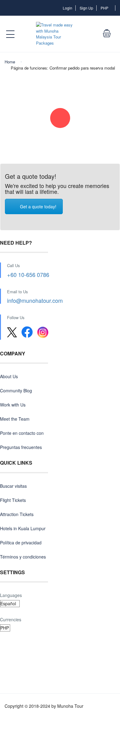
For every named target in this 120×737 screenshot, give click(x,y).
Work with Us (13, 405)
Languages (11, 595)
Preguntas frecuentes (21, 447)
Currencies (10, 619)
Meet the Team (15, 419)
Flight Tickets (13, 500)
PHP (105, 7)
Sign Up (86, 7)
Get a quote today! (38, 206)
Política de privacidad (21, 542)
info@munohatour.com (35, 300)
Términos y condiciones (23, 557)
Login (67, 7)
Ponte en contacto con (22, 433)
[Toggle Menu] (10, 34)
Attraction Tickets (17, 514)
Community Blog (16, 390)
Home (10, 62)
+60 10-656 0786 (28, 274)
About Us (9, 376)
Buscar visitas (13, 486)
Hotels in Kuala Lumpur (23, 528)
